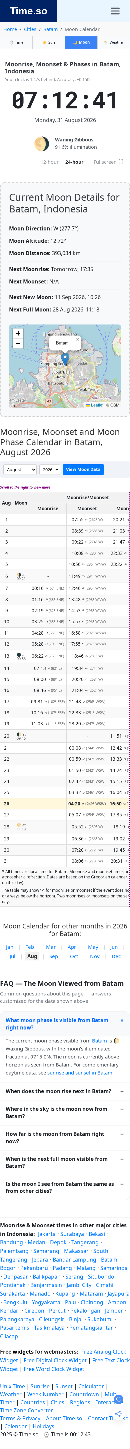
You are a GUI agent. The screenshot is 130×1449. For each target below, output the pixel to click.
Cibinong (92, 1302)
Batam (50, 29)
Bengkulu (15, 1302)
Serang (74, 1276)
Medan (36, 1242)
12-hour (50, 162)
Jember (114, 1310)
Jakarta (47, 1234)
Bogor (8, 1268)
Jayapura (119, 1293)
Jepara (40, 1259)
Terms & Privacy (20, 1418)
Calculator (91, 1386)
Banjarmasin (46, 1285)
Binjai (76, 1319)
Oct (74, 956)
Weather (114, 42)
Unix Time (12, 1386)
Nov (95, 956)
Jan (9, 946)
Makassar (76, 1251)
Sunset (64, 1386)
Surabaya (72, 1234)
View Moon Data (83, 469)
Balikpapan (47, 1276)
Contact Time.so (108, 1418)
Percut (57, 1310)
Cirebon (34, 1310)
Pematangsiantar (91, 1327)
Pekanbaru (34, 1268)
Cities (30, 29)
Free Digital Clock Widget (55, 1360)
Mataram (91, 1293)
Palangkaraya (17, 1319)
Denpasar (15, 1276)
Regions (80, 1402)
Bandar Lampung (74, 1259)
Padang (62, 1268)
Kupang (65, 1293)
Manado (40, 1293)
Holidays (43, 1426)
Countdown (84, 1394)
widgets (23, 1351)
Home (10, 29)
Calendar (15, 1426)
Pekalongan (85, 1310)
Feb (29, 946)
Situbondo (101, 1276)
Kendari (10, 1310)
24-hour (74, 162)
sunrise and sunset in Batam (79, 1072)
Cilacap (9, 1336)
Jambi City (79, 1285)
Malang (86, 1268)
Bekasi (97, 1234)
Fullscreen (108, 161)
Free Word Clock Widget (54, 1369)
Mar (51, 946)
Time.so (28, 10)
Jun (114, 946)
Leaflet (96, 405)
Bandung (11, 1242)
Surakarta (12, 1293)
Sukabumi (100, 1319)
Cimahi (104, 1285)
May (93, 946)
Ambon (117, 1302)
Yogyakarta (46, 1302)
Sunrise (40, 1386)
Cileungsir (51, 1319)
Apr (72, 946)
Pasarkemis (14, 1327)
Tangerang (85, 1242)
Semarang (46, 1251)
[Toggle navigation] (115, 11)
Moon (81, 42)
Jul (12, 956)
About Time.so (64, 1418)
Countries (32, 1402)
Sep (53, 956)
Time (16, 42)
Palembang (14, 1251)
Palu (70, 1302)
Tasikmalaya (49, 1327)
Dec (116, 956)
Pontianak (13, 1285)
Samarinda (114, 1268)
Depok (58, 1242)
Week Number (45, 1394)
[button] (65, 359)
